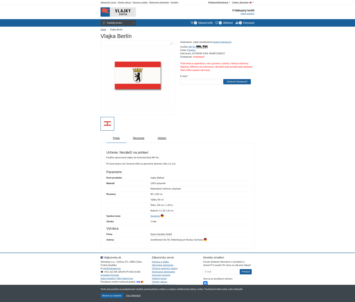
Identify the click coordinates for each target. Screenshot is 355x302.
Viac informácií (133, 295)
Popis (116, 138)
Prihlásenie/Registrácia (218, 2)
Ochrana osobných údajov (165, 268)
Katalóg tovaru (114, 23)
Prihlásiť (246, 272)
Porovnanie (247, 23)
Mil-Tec (192, 47)
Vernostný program (161, 275)
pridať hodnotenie (222, 42)
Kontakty (174, 2)
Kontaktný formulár (110, 275)
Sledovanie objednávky (159, 2)
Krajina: (240, 2)
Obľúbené (226, 23)
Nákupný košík (204, 23)
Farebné (191, 50)
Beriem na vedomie (111, 296)
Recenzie (138, 138)
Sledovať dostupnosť (237, 81)
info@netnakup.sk (112, 268)
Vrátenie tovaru (159, 278)
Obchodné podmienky (162, 265)
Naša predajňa (108, 278)
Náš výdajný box (125, 278)
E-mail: (183, 76)
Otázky (162, 138)
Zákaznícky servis (108, 2)
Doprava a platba (140, 2)
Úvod (103, 29)
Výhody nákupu (124, 2)
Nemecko (155, 216)
